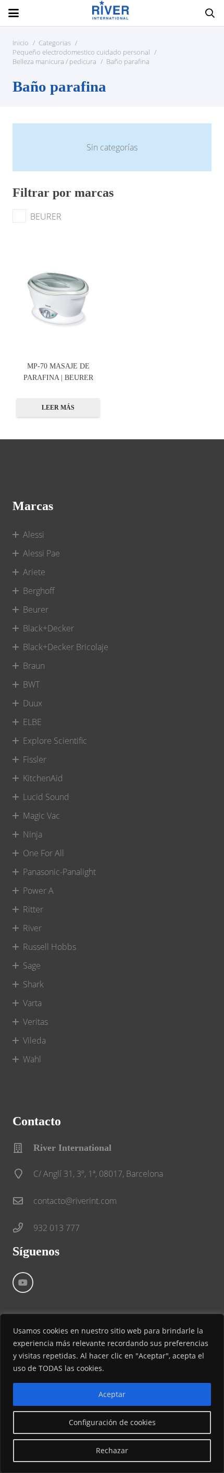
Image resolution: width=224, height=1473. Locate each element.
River (32, 928)
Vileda (34, 1040)
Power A (38, 890)
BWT (31, 684)
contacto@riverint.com (75, 1201)
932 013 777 (56, 1228)
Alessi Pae (41, 553)
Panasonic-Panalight (59, 872)
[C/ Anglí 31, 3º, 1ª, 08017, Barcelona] (23, 1173)
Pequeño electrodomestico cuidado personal (81, 52)
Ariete (34, 572)
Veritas (35, 1021)
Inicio (21, 42)
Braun (34, 665)
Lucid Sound (46, 797)
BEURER (45, 216)
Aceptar (112, 1394)
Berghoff (39, 590)
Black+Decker (48, 628)
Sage (32, 965)
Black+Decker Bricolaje (65, 647)
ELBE (32, 722)
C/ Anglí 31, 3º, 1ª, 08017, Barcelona (98, 1173)
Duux (32, 703)
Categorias (55, 42)
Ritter (33, 909)
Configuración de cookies (112, 1422)
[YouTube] (23, 1282)
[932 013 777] (23, 1228)
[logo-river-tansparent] (111, 13)
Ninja (32, 834)
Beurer (35, 609)
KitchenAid (43, 778)
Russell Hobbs (49, 947)
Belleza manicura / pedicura (54, 61)
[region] (112, 1393)
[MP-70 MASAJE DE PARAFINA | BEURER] (58, 298)
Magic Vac (41, 815)
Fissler (34, 759)
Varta (32, 1003)
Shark (33, 984)
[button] (14, 13)
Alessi (33, 534)
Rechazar (112, 1450)
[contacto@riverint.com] (23, 1200)
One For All (43, 853)
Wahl (32, 1059)
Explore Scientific (55, 740)
